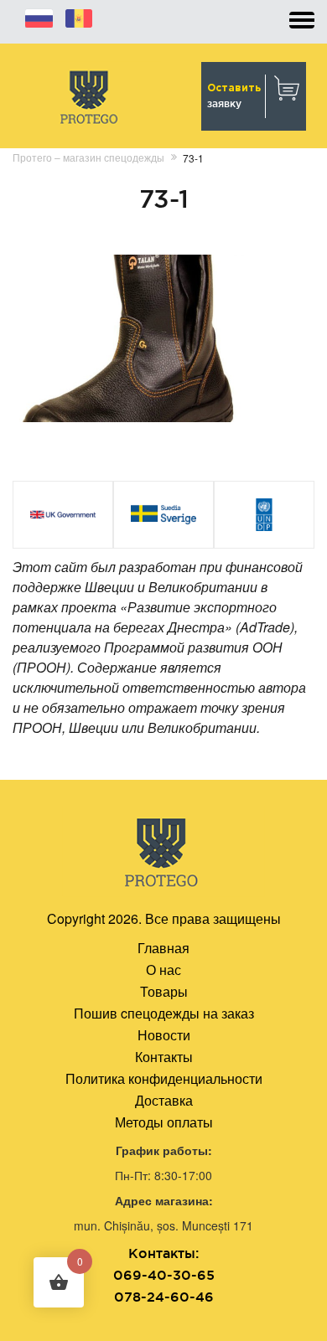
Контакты (164, 1056)
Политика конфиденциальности (163, 1078)
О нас (163, 969)
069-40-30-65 (164, 1274)
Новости (164, 1034)
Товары (164, 991)
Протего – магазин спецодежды (88, 157)
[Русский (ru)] (39, 16)
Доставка (164, 1100)
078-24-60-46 (164, 1296)
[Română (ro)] (78, 16)
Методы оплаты (164, 1122)
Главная (163, 947)
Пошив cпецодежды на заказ (164, 1013)
